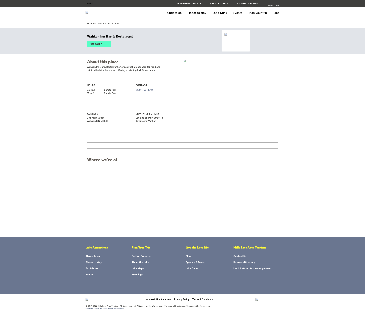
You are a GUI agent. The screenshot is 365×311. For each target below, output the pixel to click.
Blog (276, 13)
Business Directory (96, 23)
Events (90, 274)
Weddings (137, 274)
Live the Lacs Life (197, 247)
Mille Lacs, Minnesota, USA (93, 3)
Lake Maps (138, 268)
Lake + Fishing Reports (188, 3)
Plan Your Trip (141, 247)
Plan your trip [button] (258, 13)
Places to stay (196, 13)
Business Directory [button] (247, 3)
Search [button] (270, 5)
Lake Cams (192, 268)
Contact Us (239, 256)
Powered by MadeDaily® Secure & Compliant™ (105, 308)
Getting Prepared (141, 256)
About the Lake (140, 262)
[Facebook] (137, 97)
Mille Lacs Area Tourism (249, 247)
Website (96, 44)
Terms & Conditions (202, 299)
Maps (277, 5)
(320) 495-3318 (144, 89)
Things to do (173, 13)
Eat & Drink (219, 13)
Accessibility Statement (158, 299)
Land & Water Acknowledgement (252, 268)
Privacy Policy (181, 299)
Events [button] (237, 13)
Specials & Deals (219, 3)
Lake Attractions (97, 247)
